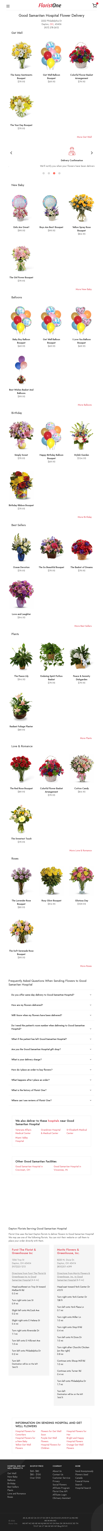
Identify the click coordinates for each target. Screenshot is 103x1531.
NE (36, 1523)
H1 (66, 1526)
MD (76, 1518)
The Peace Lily (21, 676)
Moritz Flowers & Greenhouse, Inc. (68, 1251)
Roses (10, 1496)
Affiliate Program (61, 1487)
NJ (42, 1523)
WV (52, 1526)
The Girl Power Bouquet (21, 277)
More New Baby (84, 289)
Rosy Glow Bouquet (51, 900)
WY (55, 1526)
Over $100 (35, 1477)
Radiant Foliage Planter (21, 726)
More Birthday (85, 517)
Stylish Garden (81, 454)
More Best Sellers (83, 626)
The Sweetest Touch (21, 838)
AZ (32, 1518)
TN (77, 1523)
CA (35, 1518)
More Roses (86, 966)
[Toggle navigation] (8, 5)
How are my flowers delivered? (27, 1005)
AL (27, 1518)
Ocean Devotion (21, 567)
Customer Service (61, 1477)
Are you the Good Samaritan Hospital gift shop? (36, 1049)
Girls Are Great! (21, 227)
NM (44, 1523)
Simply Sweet (21, 454)
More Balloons (85, 404)
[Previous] (11, 152)
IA (57, 1518)
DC (44, 1518)
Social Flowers (60, 1484)
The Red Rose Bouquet (21, 788)
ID (59, 1518)
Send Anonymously (84, 1471)
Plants (10, 1490)
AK (24, 1518)
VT (43, 1526)
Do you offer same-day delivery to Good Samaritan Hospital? (42, 994)
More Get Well (84, 136)
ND (33, 1523)
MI (48, 1520)
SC (71, 1523)
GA (52, 1518)
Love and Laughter (21, 614)
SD (74, 1523)
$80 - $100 (35, 1474)
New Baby (12, 1476)
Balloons (11, 1480)
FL (49, 1518)
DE (47, 1518)
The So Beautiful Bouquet (51, 567)
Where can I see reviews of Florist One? (31, 1100)
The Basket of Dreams (81, 567)
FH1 (63, 1526)
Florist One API (60, 1491)
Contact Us (58, 1474)
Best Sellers (13, 1486)
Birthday (11, 1483)
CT (41, 1518)
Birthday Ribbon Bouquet (21, 505)
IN (63, 1518)
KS (65, 1518)
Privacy (56, 1481)
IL (61, 1518)
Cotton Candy (81, 788)
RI (69, 1523)
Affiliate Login (60, 1494)
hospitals (53, 1121)
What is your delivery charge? (26, 1059)
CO (38, 1518)
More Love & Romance (80, 850)
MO (54, 1520)
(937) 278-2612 (51, 27)
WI (49, 1526)
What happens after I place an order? (30, 1079)
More (80, 166)
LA (70, 1518)
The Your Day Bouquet (21, 125)
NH (39, 1523)
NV (48, 1523)
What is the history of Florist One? (28, 1090)
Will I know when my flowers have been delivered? (36, 1015)
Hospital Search (83, 1487)
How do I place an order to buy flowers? (32, 1069)
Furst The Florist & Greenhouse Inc (24, 1251)
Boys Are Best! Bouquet (51, 227)
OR (64, 1523)
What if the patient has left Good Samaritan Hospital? (39, 1039)
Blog (59, 1526)
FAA (57, 1523)
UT (37, 1526)
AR (29, 1518)
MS (23, 1523)
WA (46, 1526)
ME (45, 1520)
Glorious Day (81, 900)
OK (61, 1523)
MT (26, 1523)
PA (67, 1523)
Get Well (11, 1473)
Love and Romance (16, 1493)
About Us (57, 1471)
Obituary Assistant (62, 1498)
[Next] (91, 152)
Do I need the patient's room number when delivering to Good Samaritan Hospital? (48, 1027)
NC (30, 1523)
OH (51, 24)
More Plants (86, 738)
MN (51, 1520)
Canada (79, 1477)
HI (55, 1518)
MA (73, 1518)
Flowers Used (81, 1474)
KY (68, 1518)
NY (51, 1523)
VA (40, 1526)
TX (34, 1526)
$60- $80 (34, 1471)
